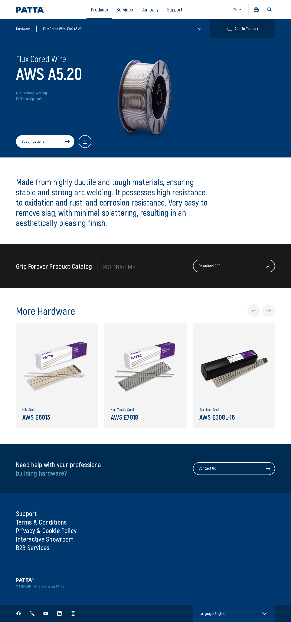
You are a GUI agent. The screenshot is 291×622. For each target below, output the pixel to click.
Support (174, 9)
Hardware (23, 28)
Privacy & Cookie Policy (46, 530)
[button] (269, 9)
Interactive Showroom (45, 539)
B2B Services (32, 547)
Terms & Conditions (41, 522)
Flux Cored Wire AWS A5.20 (62, 28)
